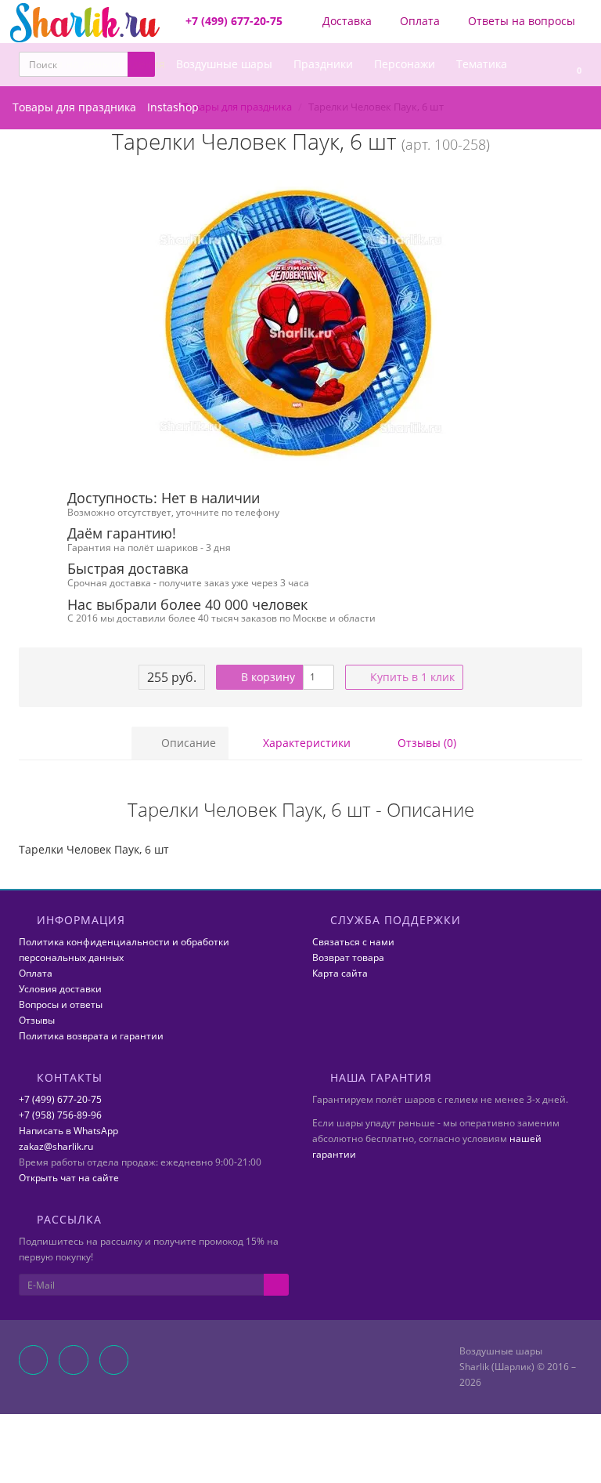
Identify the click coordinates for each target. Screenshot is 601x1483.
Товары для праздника (74, 107)
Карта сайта (340, 973)
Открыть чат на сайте (69, 1177)
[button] (571, 64)
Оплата (418, 20)
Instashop (173, 107)
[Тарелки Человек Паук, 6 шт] (300, 323)
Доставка (345, 20)
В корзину (266, 676)
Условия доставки (60, 988)
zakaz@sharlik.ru (56, 1146)
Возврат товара (348, 957)
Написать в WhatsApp (68, 1130)
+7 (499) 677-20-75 (60, 1099)
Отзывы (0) (425, 742)
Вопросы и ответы (61, 1004)
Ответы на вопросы (520, 20)
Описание (187, 742)
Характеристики (305, 742)
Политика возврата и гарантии (91, 1035)
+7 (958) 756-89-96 (60, 1115)
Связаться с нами (353, 941)
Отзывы (37, 1020)
